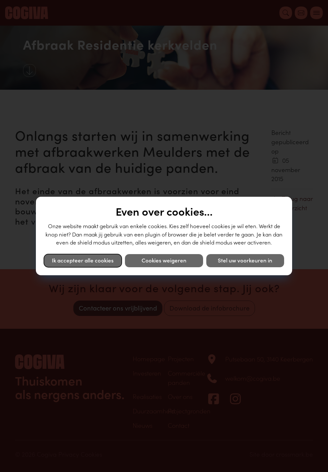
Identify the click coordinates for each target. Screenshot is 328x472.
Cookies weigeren (164, 260)
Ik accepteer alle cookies (83, 260)
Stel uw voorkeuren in (245, 260)
